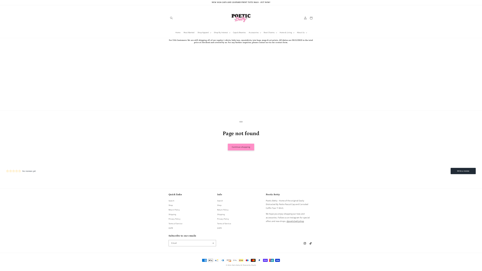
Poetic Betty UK (237, 265)
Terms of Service (175, 223)
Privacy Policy (174, 219)
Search (171, 200)
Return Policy (174, 210)
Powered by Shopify (249, 265)
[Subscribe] (213, 243)
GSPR (171, 228)
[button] (171, 18)
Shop (171, 205)
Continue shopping (241, 147)
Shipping (172, 214)
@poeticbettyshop (295, 221)
